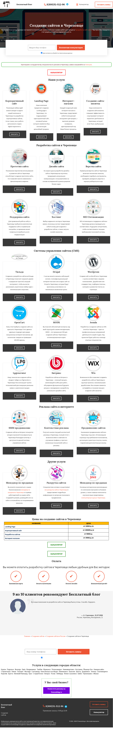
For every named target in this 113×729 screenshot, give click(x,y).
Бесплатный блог (6, 706)
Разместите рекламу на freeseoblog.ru (56, 690)
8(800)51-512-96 (56, 4)
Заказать (14, 134)
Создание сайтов (38, 636)
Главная (27, 636)
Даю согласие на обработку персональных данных (57, 53)
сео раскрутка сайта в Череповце (56, 490)
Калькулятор (84, 4)
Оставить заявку (103, 4)
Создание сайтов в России (55, 636)
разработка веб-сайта (84, 30)
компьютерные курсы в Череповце (93, 498)
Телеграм (88, 65)
